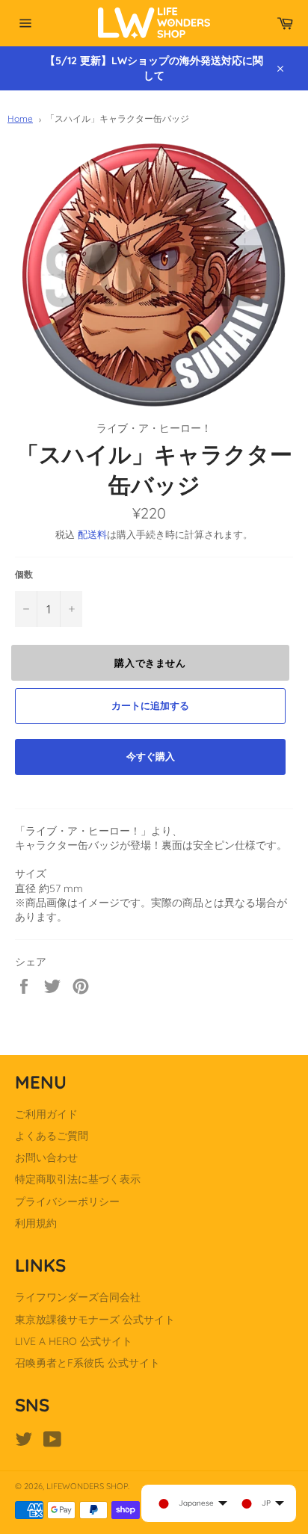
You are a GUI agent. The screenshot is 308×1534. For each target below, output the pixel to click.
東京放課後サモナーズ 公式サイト (95, 1319)
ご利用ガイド (46, 1114)
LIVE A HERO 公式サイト (73, 1341)
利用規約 (36, 1223)
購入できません (150, 663)
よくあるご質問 (51, 1135)
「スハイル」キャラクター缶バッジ (117, 118)
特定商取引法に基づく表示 (78, 1179)
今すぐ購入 (150, 756)
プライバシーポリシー (67, 1201)
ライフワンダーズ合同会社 (78, 1297)
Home (20, 118)
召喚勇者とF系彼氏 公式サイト (87, 1363)
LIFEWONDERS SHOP (87, 1486)
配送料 (92, 534)
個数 (24, 574)
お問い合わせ (46, 1157)
